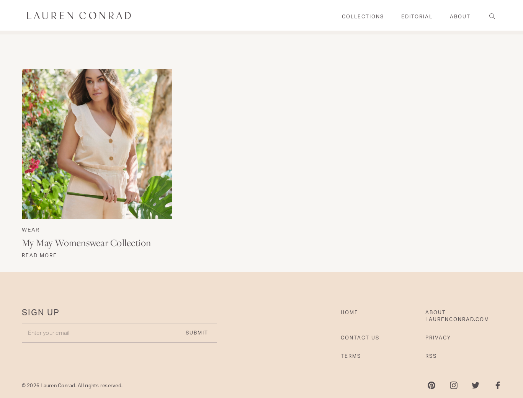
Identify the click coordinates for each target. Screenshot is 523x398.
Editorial (417, 16)
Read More (39, 255)
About (460, 16)
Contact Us (360, 337)
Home (349, 312)
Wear (31, 229)
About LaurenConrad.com (457, 315)
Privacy (438, 337)
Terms (351, 356)
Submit (197, 332)
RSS (431, 356)
